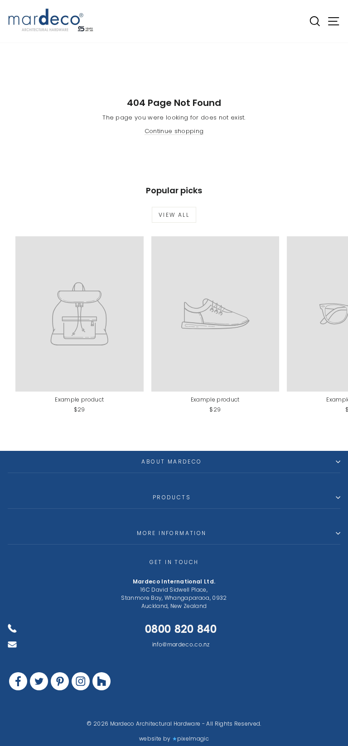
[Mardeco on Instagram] (81, 681)
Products (172, 497)
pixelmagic (193, 738)
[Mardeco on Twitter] (39, 681)
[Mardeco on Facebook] (18, 681)
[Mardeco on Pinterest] (60, 681)
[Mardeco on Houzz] (101, 681)
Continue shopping (174, 131)
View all (174, 215)
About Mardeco (171, 461)
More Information (171, 533)
